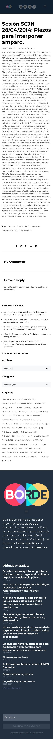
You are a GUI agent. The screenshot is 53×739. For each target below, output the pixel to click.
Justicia (44, 424)
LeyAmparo (35, 226)
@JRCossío (45, 202)
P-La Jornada (24, 436)
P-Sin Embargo (10, 444)
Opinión (17, 428)
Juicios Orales (30, 424)
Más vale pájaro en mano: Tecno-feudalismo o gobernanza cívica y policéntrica (24, 617)
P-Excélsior (8, 436)
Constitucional (23, 226)
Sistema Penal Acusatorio (26, 456)
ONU (6, 428)
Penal (17, 231)
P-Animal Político (33, 428)
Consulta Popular (39, 412)
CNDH (37, 408)
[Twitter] (25, 7)
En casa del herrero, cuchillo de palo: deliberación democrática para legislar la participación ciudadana (26, 647)
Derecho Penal (10, 420)
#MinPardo (7, 174)
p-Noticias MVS (23, 440)
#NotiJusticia (9, 403)
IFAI (17, 424)
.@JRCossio (20, 66)
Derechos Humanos (30, 420)
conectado (28, 287)
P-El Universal (29, 432)
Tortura (7, 461)
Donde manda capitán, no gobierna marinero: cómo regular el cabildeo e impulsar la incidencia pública (26, 574)
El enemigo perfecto (16, 657)
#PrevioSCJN (25, 403)
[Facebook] (21, 7)
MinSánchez (8, 231)
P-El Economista (10, 432)
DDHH (18, 416)
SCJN (24, 452)
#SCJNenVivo (19, 216)
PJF (43, 444)
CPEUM (6, 416)
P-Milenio (7, 440)
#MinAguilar (21, 154)
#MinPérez (25, 160)
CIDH (18, 408)
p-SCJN (38, 440)
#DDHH (5, 160)
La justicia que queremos (19, 681)
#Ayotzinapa (9, 399)
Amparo (11, 226)
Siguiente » (16, 688)
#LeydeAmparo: (9, 72)
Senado (7, 456)
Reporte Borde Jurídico (23, 48)
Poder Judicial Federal (30, 448)
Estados (7, 424)
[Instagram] (34, 7)
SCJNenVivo (26, 231)
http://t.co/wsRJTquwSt (27, 72)
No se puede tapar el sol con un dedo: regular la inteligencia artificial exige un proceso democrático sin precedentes (25, 344)
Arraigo (7, 408)
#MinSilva (25, 211)
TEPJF (44, 456)
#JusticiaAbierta (26, 399)
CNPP (6, 412)
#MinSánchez (8, 58)
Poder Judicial (9, 448)
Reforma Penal (10, 452)
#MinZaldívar (15, 165)
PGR (34, 444)
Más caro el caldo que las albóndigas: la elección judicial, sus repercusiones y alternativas (26, 587)
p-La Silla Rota (41, 436)
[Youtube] (30, 7)
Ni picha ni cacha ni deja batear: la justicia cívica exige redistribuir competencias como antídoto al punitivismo (24, 602)
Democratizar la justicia (18, 674)
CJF (27, 408)
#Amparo (33, 92)
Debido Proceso (34, 416)
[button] (45, 6)
